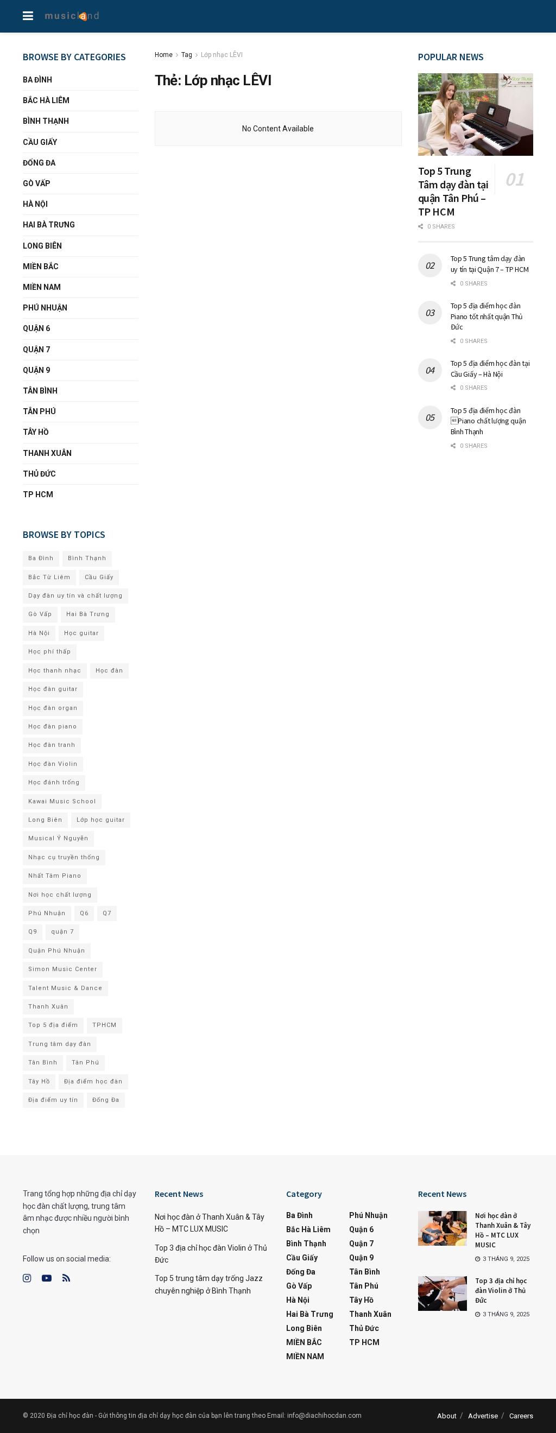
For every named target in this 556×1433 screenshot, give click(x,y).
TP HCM (38, 494)
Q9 (32, 931)
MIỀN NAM (42, 287)
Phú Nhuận (45, 307)
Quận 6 (36, 328)
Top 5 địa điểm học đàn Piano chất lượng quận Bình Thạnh (488, 420)
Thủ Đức (39, 474)
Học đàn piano (52, 726)
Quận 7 (36, 349)
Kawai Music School (62, 801)
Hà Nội (35, 204)
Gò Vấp (36, 183)
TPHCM (104, 1025)
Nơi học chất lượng (60, 894)
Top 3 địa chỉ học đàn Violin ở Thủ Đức (501, 1290)
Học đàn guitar (53, 689)
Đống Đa (39, 162)
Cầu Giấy (40, 142)
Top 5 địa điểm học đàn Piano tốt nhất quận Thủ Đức (487, 316)
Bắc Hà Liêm (46, 100)
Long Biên (42, 246)
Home (164, 55)
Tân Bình (40, 390)
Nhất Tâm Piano (54, 875)
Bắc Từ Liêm (49, 577)
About (447, 1416)
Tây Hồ (36, 432)
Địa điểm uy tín (53, 1100)
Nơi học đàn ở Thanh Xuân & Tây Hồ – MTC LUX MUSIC (502, 1230)
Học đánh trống (54, 782)
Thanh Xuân (47, 453)
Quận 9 (36, 370)
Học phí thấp (49, 651)
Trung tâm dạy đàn (59, 1044)
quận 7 (62, 931)
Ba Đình (37, 79)
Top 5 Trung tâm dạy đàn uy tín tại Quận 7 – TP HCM (490, 263)
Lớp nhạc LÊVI (222, 55)
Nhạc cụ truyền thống (64, 857)
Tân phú (39, 411)
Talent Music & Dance (65, 988)
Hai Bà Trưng (49, 224)
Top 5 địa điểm (53, 1025)
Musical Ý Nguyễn (58, 838)
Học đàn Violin (53, 764)
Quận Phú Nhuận (56, 950)
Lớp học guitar (101, 819)
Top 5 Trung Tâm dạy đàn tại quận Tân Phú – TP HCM (453, 191)
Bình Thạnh (46, 121)
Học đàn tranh (51, 745)
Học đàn (109, 670)
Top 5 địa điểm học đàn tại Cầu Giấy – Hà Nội (490, 368)
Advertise (483, 1416)
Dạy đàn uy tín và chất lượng (75, 595)
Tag (186, 55)
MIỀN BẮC (41, 266)
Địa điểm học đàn (93, 1081)
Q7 (107, 913)
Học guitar (81, 633)
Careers (521, 1416)
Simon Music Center (62, 969)
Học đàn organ (53, 708)
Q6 (84, 913)
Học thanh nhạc (54, 670)
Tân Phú (85, 1062)
